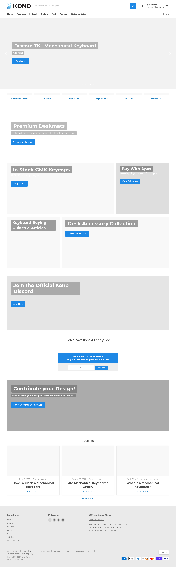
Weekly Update (13, 551)
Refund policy (27, 554)
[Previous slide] (6, 53)
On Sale (44, 14)
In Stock (33, 14)
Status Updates (78, 14)
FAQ (54, 14)
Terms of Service (13, 554)
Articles (63, 14)
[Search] (133, 6)
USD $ (162, 552)
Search (24, 551)
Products (21, 14)
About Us (33, 551)
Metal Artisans (77, 62)
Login (166, 14)
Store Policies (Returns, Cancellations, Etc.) (69, 551)
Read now (32, 491)
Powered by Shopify (15, 559)
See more (87, 499)
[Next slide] (169, 53)
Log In (90, 551)
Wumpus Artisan (52, 61)
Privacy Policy (45, 551)
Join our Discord (96, 520)
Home (10, 14)
